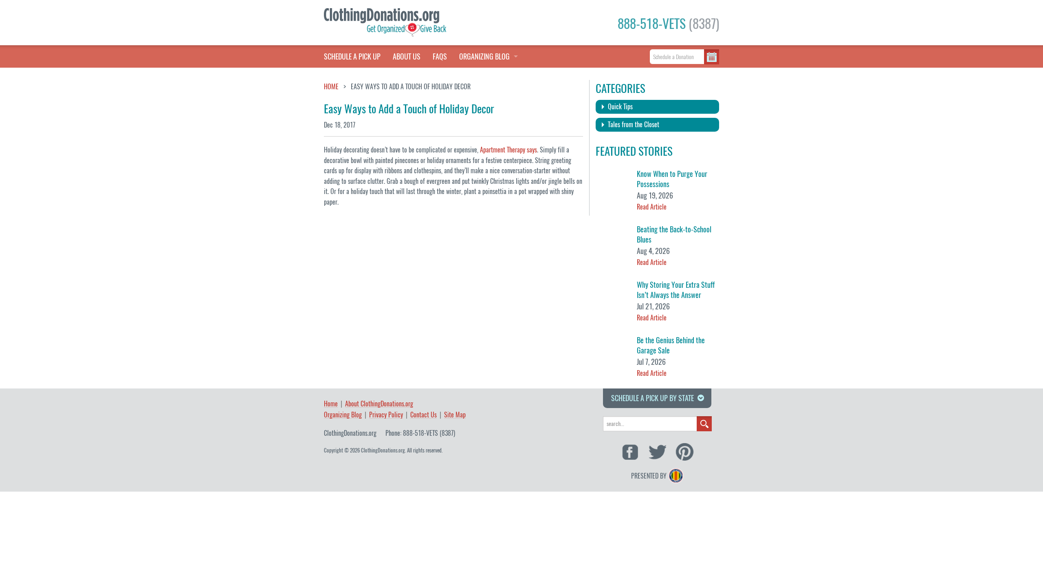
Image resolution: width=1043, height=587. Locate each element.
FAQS (440, 56)
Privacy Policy (386, 415)
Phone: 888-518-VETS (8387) (420, 433)
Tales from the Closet (633, 124)
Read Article (652, 207)
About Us (406, 56)
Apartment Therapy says (508, 150)
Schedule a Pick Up (352, 56)
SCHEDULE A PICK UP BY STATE (652, 398)
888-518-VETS (668, 24)
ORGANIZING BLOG (484, 56)
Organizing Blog (343, 415)
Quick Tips (620, 106)
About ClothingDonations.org (379, 404)
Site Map (455, 415)
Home (331, 87)
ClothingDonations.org (350, 433)
